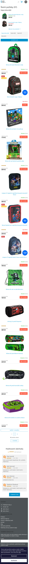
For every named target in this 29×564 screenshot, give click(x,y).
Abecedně (3, 36)
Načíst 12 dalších (14, 430)
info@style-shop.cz (7, 504)
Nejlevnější (13, 33)
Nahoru (15, 440)
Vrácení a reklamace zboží (7, 520)
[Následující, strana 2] (14, 434)
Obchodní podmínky (5, 526)
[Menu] (25, 1)
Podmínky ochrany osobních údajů (9, 527)
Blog (2, 524)
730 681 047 (5, 507)
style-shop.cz (6, 509)
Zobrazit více (15, 494)
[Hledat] (18, 2)
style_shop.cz (6, 511)
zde (20, 552)
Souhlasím (14, 560)
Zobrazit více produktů (14, 29)
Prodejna (3, 516)
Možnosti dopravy (5, 518)
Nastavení (14, 556)
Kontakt (2, 522)
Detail (24, 104)
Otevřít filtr (14, 40)
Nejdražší (19, 33)
